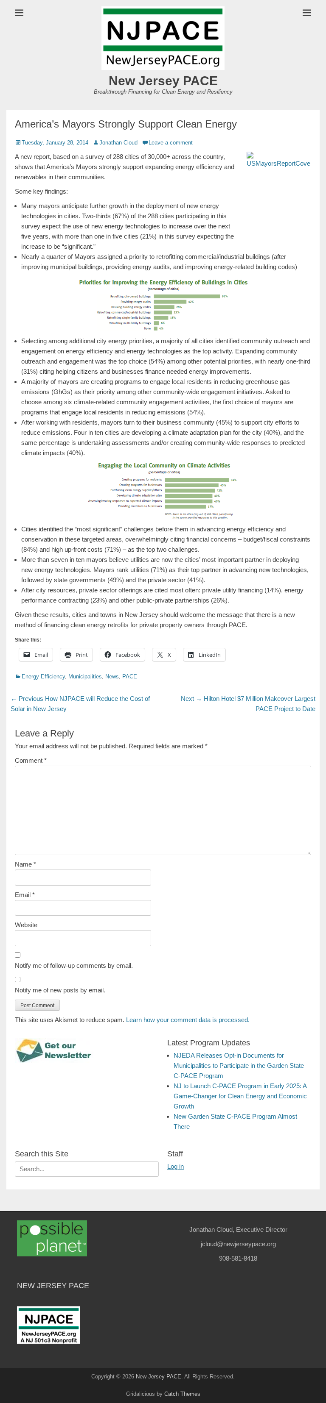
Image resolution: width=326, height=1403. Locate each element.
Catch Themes (182, 1394)
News (112, 676)
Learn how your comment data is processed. (188, 1019)
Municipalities (85, 676)
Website (26, 924)
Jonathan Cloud (118, 142)
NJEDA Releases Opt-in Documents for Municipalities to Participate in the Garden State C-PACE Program (239, 1065)
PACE (129, 676)
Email (25, 894)
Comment (31, 760)
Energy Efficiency (43, 676)
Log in (175, 1166)
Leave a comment (171, 142)
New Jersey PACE (163, 81)
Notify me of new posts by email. (60, 990)
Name (25, 864)
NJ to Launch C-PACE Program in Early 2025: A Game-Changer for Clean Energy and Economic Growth (240, 1096)
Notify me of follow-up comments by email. (74, 965)
